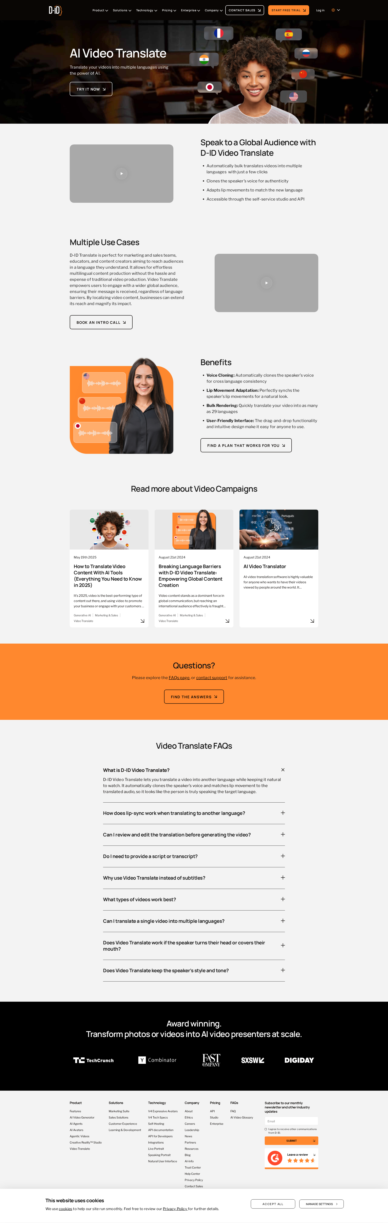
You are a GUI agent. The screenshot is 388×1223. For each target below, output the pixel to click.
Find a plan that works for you (243, 445)
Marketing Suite (119, 1111)
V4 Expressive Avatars (163, 1111)
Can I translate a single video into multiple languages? (164, 921)
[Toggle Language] (335, 10)
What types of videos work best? (139, 899)
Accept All (273, 1204)
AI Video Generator (82, 1117)
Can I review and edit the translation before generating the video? (177, 834)
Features (75, 1111)
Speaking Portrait (159, 1155)
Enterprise (216, 1123)
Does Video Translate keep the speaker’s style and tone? (166, 970)
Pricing (215, 1103)
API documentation (160, 1130)
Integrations (156, 1142)
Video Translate (80, 1148)
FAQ (233, 1111)
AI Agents (76, 1123)
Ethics (189, 1117)
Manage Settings (319, 1204)
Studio (214, 1117)
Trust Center (193, 1167)
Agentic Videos (79, 1136)
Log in (320, 10)
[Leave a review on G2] (291, 1158)
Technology (157, 1103)
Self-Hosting (156, 1123)
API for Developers (160, 1136)
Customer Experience (123, 1123)
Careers (190, 1123)
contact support (211, 677)
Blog (188, 1155)
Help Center (192, 1173)
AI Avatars (76, 1130)
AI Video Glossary (241, 1117)
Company (192, 1103)
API (212, 1111)
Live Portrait (156, 1148)
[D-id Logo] (55, 9)
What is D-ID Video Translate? (136, 770)
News (188, 1136)
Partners (190, 1142)
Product (76, 1103)
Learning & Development (125, 1130)
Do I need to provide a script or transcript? (150, 856)
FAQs (234, 1102)
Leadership (192, 1130)
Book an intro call (98, 322)
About (189, 1111)
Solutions (116, 1103)
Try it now (88, 89)
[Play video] (121, 173)
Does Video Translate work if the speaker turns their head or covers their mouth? (184, 945)
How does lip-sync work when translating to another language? (174, 813)
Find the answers (191, 696)
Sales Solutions (118, 1117)
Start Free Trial (286, 10)
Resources (191, 1148)
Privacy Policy (194, 1180)
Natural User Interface (162, 1161)
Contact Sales (242, 10)
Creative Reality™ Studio (86, 1142)
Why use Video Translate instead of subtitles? (154, 877)
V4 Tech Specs (158, 1117)
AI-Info (189, 1161)
